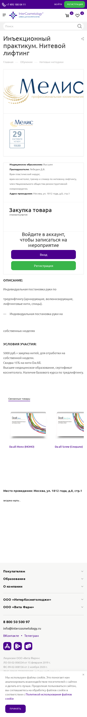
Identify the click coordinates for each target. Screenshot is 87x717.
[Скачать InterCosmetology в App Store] (7, 646)
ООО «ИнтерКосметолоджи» (27, 599)
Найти (79, 26)
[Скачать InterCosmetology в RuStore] (28, 646)
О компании (13, 586)
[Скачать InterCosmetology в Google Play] (18, 646)
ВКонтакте (11, 635)
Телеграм (31, 635)
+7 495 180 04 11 (16, 4)
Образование (14, 579)
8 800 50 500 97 (16, 622)
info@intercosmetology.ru (22, 628)
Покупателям (14, 571)
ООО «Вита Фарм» (18, 607)
